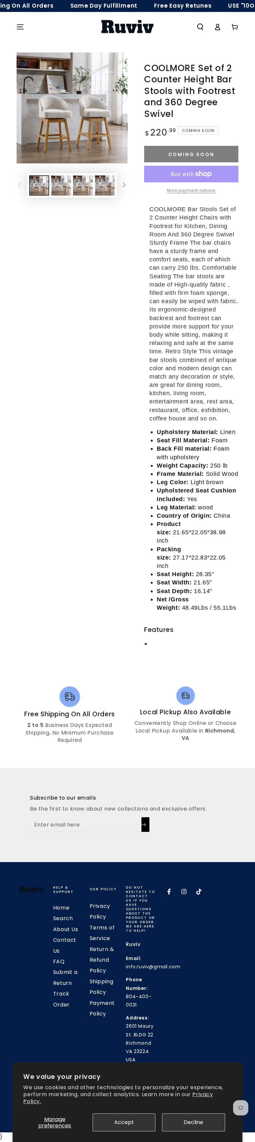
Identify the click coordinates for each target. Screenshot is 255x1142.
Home (61, 908)
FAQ (59, 961)
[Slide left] (20, 185)
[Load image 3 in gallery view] (83, 185)
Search (63, 918)
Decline (193, 1122)
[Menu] (20, 27)
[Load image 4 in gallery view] (105, 185)
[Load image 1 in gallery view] (39, 185)
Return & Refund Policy (102, 960)
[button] (200, 27)
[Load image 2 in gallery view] (61, 185)
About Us (65, 929)
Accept (124, 1122)
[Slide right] (124, 185)
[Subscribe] (145, 824)
